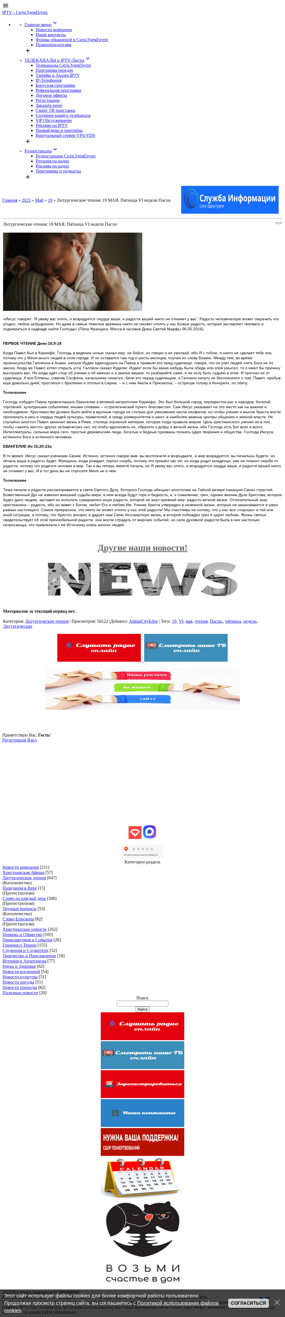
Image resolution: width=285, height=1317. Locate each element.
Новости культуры (20, 976)
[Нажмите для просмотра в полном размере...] (72, 309)
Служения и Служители (25, 950)
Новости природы (20, 987)
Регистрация (14, 740)
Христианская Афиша (23, 872)
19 (50, 200)
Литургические (17, 626)
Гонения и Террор (19, 945)
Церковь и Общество (22, 934)
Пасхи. (216, 621)
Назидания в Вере (20, 888)
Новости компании (21, 867)
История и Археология (24, 961)
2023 (26, 200)
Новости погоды (18, 982)
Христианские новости (25, 929)
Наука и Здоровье (19, 966)
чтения (201, 621)
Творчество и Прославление (29, 955)
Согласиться (248, 1303)
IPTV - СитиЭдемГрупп (25, 12)
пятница (233, 621)
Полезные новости (20, 992)
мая (189, 621)
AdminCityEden (143, 621)
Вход (32, 740)
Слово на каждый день (24, 898)
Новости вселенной (21, 971)
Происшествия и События (27, 939)
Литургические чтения (46, 621)
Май (39, 200)
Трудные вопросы (19, 908)
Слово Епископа (18, 919)
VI (181, 621)
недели (250, 621)
